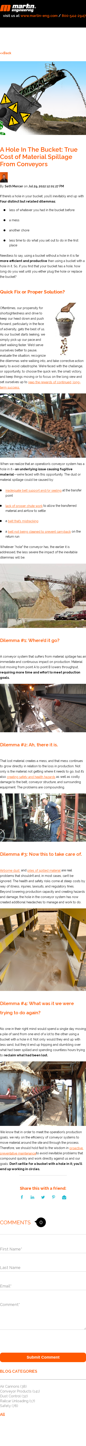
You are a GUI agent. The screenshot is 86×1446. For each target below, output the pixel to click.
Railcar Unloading (17, 1401)
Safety (9, 1406)
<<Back (5, 53)
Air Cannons (13, 1386)
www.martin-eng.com (39, 16)
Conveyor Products (20, 1391)
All (2, 1414)
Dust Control (14, 1396)
